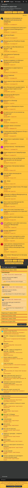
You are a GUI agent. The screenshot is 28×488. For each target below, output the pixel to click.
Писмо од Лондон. (9, 35)
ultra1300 (6, 287)
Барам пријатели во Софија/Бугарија (15, 152)
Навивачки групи (18, 274)
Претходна (8, 12)
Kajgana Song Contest (8, 341)
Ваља (5, 153)
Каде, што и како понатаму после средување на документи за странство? (15, 210)
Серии (5, 347)
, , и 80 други (14, 281)
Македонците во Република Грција (14, 41)
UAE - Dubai (7, 181)
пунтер (5, 205)
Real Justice (6, 76)
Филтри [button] (24, 15)
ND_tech (5, 107)
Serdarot (5, 42)
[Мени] (2, 1)
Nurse (5, 161)
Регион (5, 460)
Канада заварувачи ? (10, 230)
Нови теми (4, 328)
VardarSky (6, 212)
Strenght (5, 115)
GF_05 (5, 299)
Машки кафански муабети (10, 357)
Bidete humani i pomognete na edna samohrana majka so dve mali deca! (14, 237)
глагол (5, 250)
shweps (5, 274)
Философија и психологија (10, 401)
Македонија (6, 387)
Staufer (5, 82)
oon (4, 197)
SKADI (5, 182)
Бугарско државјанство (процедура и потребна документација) (13, 456)
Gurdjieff (5, 90)
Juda (5, 369)
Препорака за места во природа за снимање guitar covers (13, 382)
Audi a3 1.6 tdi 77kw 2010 (10, 331)
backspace (6, 55)
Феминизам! (7, 398)
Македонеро (6, 63)
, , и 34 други (14, 308)
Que (4, 148)
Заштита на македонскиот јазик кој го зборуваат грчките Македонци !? (15, 28)
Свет (5, 442)
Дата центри (7, 424)
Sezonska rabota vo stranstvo (12, 125)
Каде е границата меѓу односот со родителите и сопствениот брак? (12, 376)
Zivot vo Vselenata (9, 75)
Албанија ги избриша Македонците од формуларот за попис (15, 195)
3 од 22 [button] (14, 12)
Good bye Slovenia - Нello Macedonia (14, 146)
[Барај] (26, 1)
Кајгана (3, 479)
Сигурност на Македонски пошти (14, 106)
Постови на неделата (8, 267)
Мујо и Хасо (7, 409)
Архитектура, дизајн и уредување (11, 367)
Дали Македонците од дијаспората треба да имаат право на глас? (14, 88)
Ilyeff (5, 71)
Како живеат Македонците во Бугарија (15, 255)
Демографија (7, 439)
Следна (20, 12)
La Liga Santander (8, 451)
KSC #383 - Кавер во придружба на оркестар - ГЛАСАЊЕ (13, 350)
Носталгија (7, 120)
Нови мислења (5, 396)
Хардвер (5, 426)
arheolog (5, 190)
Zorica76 (5, 239)
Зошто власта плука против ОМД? (14, 81)
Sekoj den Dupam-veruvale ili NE (12, 389)
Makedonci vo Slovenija (10, 100)
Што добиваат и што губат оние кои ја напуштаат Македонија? (15, 223)
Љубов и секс (6, 407)
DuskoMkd (6, 23)
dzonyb (5, 256)
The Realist (6, 127)
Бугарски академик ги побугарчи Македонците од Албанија (13, 61)
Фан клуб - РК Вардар (9, 414)
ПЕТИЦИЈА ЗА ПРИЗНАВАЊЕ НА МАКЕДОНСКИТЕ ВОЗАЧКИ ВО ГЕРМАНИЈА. (13, 20)
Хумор (5, 412)
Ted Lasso (6, 343)
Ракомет (5, 417)
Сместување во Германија (11, 54)
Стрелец (5, 50)
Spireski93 (6, 169)
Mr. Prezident (6, 226)
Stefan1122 (6, 218)
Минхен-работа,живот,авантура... (14, 217)
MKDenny (6, 101)
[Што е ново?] (23, 1)
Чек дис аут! (6, 361)
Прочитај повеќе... (7, 279)
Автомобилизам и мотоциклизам (11, 333)
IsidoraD (5, 121)
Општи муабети (7, 373)
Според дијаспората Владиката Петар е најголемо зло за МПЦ (15, 132)
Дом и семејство (7, 379)
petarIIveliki (6, 176)
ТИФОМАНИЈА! (7, 419)
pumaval (5, 142)
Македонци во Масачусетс (12, 94)
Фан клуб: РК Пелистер (10, 428)
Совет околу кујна (8, 363)
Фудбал (5, 437)
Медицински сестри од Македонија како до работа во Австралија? (14, 159)
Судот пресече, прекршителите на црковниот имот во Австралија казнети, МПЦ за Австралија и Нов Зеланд (14, 246)
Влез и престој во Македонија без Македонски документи (14, 202)
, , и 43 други (15, 294)
